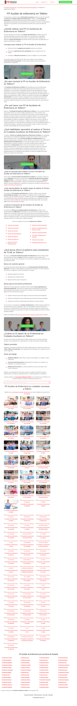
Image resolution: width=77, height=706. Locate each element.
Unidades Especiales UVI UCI (39, 242)
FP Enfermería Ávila (43, 660)
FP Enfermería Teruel (25, 684)
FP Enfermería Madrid (62, 674)
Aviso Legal (45, 694)
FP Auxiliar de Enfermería (10, 7)
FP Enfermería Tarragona (7, 684)
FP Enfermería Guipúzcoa (26, 670)
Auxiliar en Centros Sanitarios (39, 225)
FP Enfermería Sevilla (43, 682)
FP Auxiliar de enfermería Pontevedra (27, 7)
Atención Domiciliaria (13, 225)
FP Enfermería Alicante (63, 657)
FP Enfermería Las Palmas (63, 672)
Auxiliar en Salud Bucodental (39, 232)
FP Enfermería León (6, 674)
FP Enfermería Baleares (6, 672)
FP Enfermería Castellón (26, 665)
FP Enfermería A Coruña (7, 657)
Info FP (52, 2)
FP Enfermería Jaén (25, 672)
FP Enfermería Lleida (25, 674)
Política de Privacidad (28, 694)
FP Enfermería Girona (43, 667)
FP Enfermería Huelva (43, 670)
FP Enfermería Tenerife (6, 682)
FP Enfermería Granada (63, 667)
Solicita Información (65, 2)
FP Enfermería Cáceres (44, 662)
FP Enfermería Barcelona (7, 662)
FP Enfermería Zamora (44, 687)
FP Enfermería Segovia (25, 682)
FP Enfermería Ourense (6, 679)
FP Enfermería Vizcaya (25, 687)
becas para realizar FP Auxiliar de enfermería (31, 314)
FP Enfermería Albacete (44, 657)
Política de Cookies (38, 694)
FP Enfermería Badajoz (63, 660)
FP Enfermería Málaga (6, 677)
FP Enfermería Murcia (43, 677)
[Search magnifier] (49, 382)
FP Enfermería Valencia (63, 684)
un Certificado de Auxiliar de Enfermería (21, 392)
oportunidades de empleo (17, 201)
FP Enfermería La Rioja (44, 672)
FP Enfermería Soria (62, 682)
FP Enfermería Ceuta (43, 665)
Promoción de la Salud (37, 239)
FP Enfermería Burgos (25, 662)
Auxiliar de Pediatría (13, 236)
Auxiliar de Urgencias (13, 239)
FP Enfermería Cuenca (25, 667)
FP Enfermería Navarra (63, 677)
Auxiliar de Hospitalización (14, 233)
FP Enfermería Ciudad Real (63, 665)
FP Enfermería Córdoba (6, 667)
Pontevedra (27, 393)
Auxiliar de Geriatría (13, 231)
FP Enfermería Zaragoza (63, 687)
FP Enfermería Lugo (43, 674)
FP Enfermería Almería (6, 660)
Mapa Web (50, 694)
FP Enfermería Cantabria (7, 665)
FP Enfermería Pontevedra (44, 679)
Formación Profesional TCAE (23, 377)
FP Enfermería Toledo (43, 684)
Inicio (37, 2)
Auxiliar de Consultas (13, 228)
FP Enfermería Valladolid (7, 687)
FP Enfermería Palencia (25, 679)
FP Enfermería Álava (25, 657)
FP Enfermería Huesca (62, 670)
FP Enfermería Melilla (25, 677)
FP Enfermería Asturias (25, 660)
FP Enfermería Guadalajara (7, 670)
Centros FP (44, 2)
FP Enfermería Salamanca (63, 679)
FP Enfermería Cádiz (62, 662)
